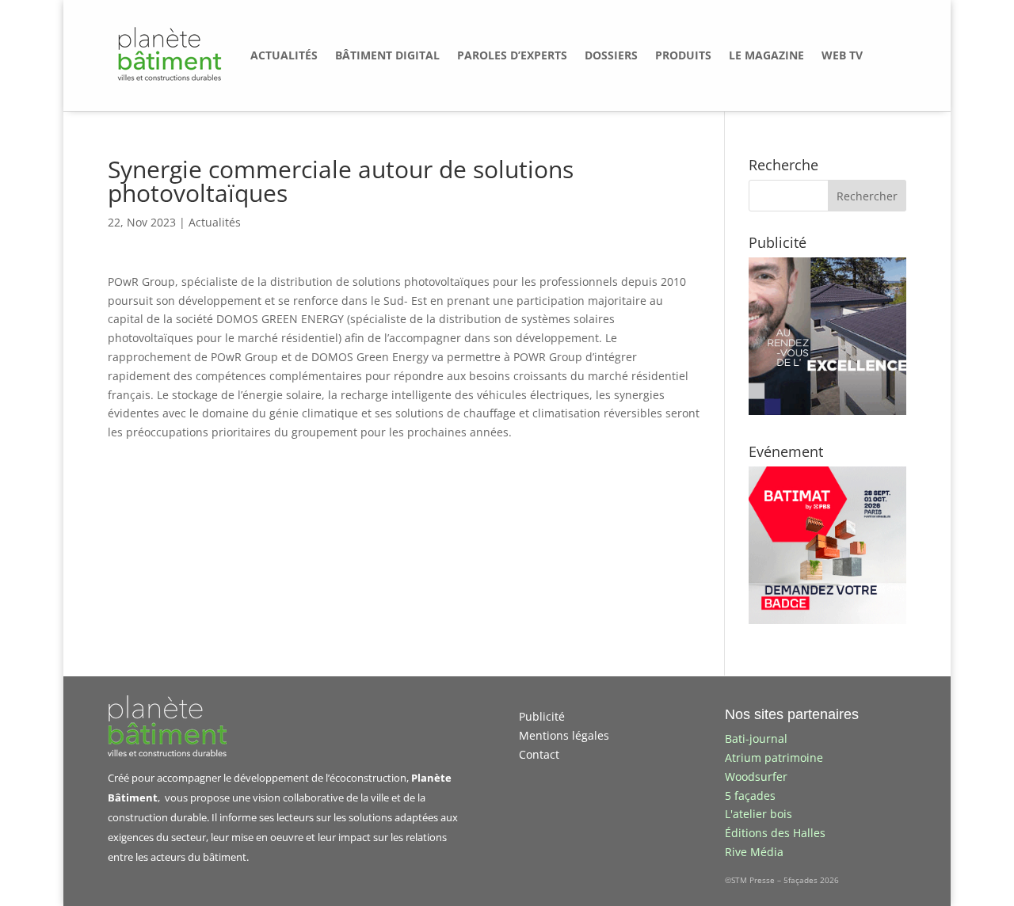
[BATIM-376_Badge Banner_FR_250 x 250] (827, 619)
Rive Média (754, 851)
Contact (539, 754)
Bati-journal (756, 738)
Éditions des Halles (775, 832)
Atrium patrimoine (774, 757)
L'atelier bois (758, 813)
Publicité (542, 716)
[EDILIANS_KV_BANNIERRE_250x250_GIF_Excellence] (827, 410)
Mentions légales (564, 735)
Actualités (215, 222)
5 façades (750, 795)
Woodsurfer (756, 776)
